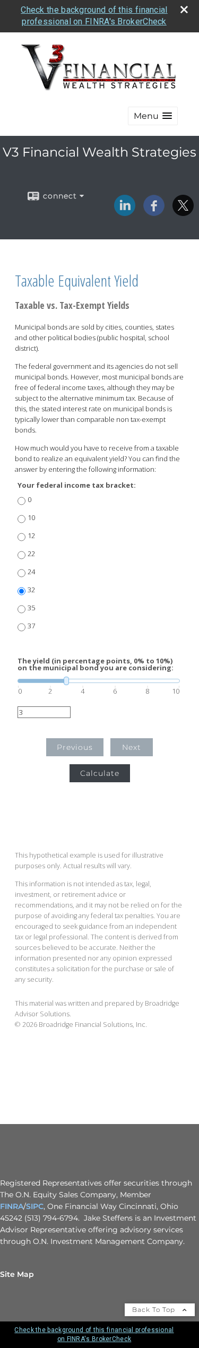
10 (31, 517)
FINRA (11, 1206)
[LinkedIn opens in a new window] (124, 212)
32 (31, 589)
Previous (75, 747)
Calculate (99, 773)
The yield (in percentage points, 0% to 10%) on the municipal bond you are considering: (96, 664)
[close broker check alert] (184, 9)
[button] (153, 116)
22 (31, 553)
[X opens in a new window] (183, 212)
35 (31, 607)
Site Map (17, 1274)
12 (31, 535)
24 (31, 571)
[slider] (99, 681)
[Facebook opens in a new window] (154, 212)
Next (131, 747)
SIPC (35, 1206)
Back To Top (154, 1310)
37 (31, 626)
